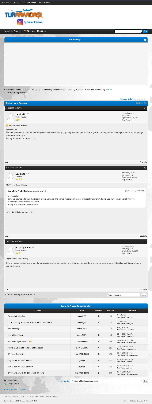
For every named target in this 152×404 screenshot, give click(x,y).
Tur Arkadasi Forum (12, 90)
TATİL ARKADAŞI (15, 354)
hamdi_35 (82, 316)
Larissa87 (21, 174)
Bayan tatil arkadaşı (16, 316)
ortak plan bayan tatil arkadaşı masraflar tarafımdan (30, 322)
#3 (145, 242)
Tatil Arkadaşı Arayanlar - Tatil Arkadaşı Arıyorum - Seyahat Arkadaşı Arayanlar (52, 90)
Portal (16, 2)
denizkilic (21, 114)
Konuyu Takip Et (13, 383)
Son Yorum (121, 317)
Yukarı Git (34, 397)
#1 (145, 108)
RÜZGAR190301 (82, 354)
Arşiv (42, 397)
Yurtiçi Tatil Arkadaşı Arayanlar (97, 90)
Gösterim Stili (141, 103)
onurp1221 (81, 335)
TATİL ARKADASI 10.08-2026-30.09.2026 (26, 373)
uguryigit (81, 360)
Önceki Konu (13, 294)
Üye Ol (40, 31)
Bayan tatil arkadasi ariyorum (20, 360)
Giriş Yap (31, 31)
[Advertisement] (76, 64)
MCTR (17, 401)
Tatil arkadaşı (14, 329)
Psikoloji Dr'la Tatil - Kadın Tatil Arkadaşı (25, 348)
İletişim (7, 397)
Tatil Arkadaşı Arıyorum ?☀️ (20, 341)
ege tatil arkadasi (15, 335)
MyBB (34, 401)
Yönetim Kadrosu (29, 2)
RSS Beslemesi (52, 397)
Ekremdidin (82, 329)
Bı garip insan (23, 247)
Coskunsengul (82, 341)
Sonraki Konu (26, 294)
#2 (145, 168)
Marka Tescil (44, 2)
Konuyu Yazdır (13, 380)
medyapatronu (82, 348)
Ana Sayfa (6, 2)
